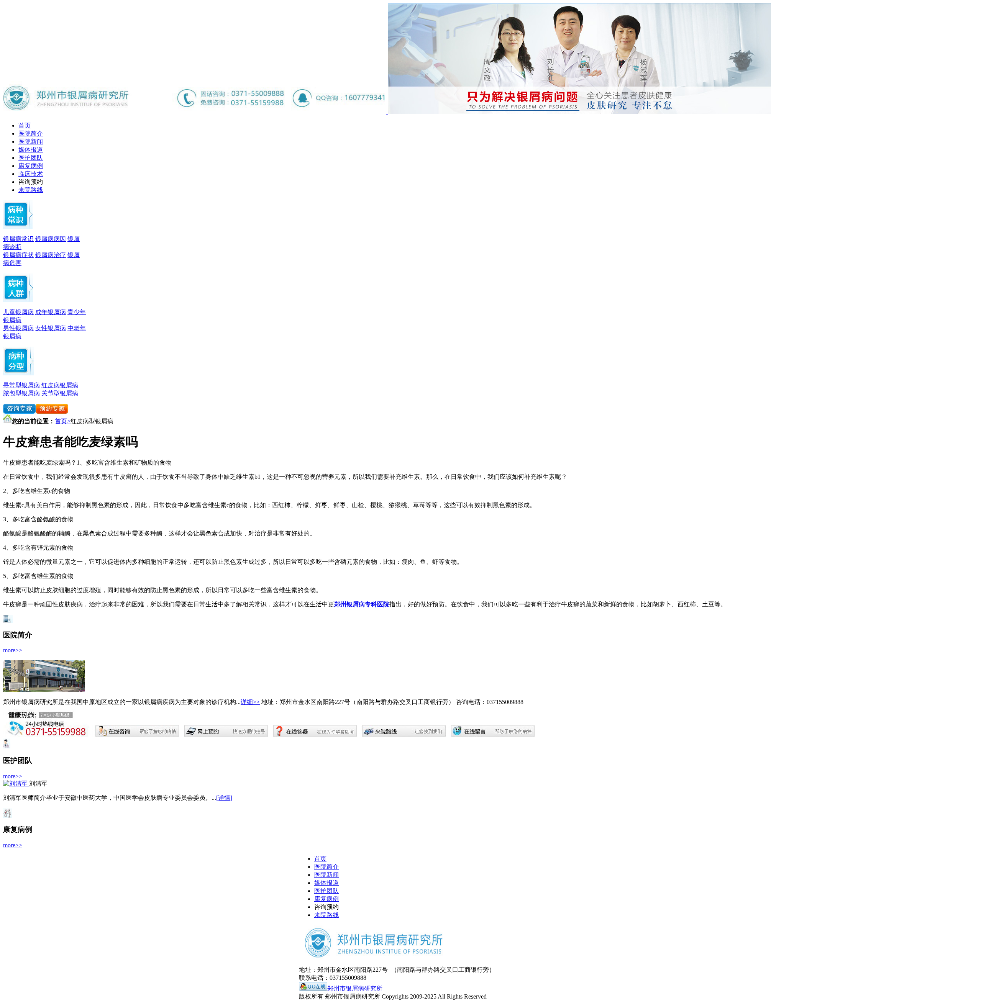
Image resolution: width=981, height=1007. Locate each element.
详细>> (250, 702)
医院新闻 (30, 141)
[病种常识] (18, 227)
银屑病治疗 (50, 255)
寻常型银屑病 (21, 385)
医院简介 (30, 133)
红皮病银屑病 (59, 385)
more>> (12, 650)
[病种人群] (18, 373)
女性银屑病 (50, 328)
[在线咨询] (19, 411)
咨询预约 (30, 181)
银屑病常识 (18, 239)
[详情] (224, 797)
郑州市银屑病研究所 (354, 988)
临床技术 (30, 173)
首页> (63, 421)
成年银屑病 (50, 312)
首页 (24, 125)
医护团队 (30, 157)
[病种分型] (18, 300)
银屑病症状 (18, 255)
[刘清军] (16, 783)
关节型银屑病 (59, 393)
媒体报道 (30, 149)
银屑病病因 (50, 239)
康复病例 (30, 165)
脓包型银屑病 (21, 393)
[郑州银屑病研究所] (579, 112)
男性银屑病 (18, 328)
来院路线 (30, 190)
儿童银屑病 (18, 312)
